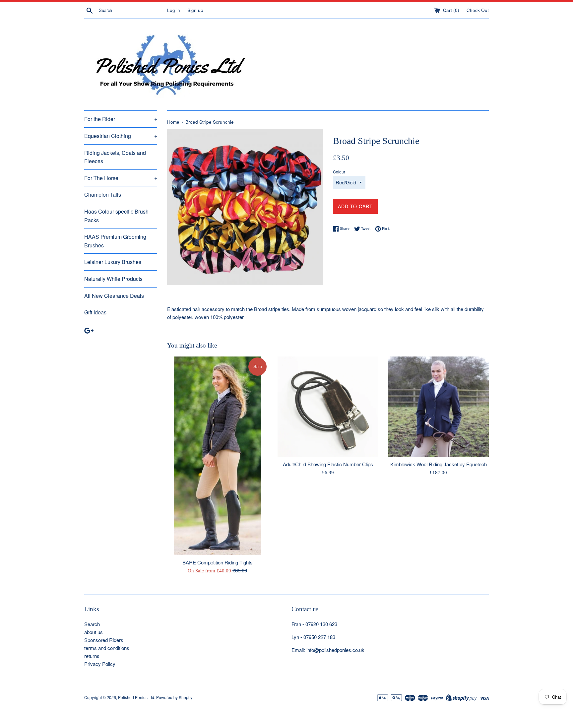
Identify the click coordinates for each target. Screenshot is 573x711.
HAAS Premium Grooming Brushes (115, 241)
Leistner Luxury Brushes (112, 262)
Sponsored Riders (103, 639)
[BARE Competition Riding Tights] (217, 455)
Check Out (478, 10)
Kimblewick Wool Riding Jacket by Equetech (438, 464)
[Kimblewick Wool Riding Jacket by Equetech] (438, 406)
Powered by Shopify (174, 697)
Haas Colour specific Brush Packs (116, 216)
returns (91, 655)
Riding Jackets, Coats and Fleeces (115, 157)
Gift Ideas (95, 312)
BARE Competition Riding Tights (217, 562)
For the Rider (120, 119)
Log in (173, 10)
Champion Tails (102, 194)
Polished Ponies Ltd (136, 697)
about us (93, 631)
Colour (339, 171)
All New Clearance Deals (114, 295)
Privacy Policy (99, 663)
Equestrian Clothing (120, 136)
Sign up (195, 10)
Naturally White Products (113, 279)
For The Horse (120, 178)
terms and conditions (106, 647)
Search (92, 623)
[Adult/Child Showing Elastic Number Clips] (328, 406)
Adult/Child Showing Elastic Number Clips (328, 464)
